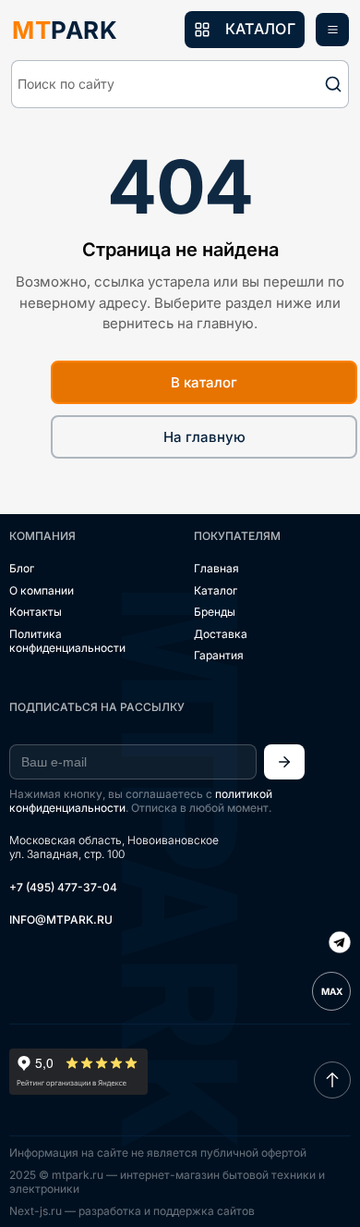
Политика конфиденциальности (67, 641)
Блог (21, 568)
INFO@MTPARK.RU (61, 919)
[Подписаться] (284, 761)
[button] (180, 84)
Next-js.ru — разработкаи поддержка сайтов (132, 1211)
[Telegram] (340, 944)
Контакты (35, 612)
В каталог (204, 382)
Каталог (215, 590)
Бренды (214, 612)
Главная (216, 568)
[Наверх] (332, 1079)
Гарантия (219, 655)
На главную (204, 437)
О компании (41, 590)
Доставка (220, 634)
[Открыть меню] (332, 29)
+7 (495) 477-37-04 (63, 887)
